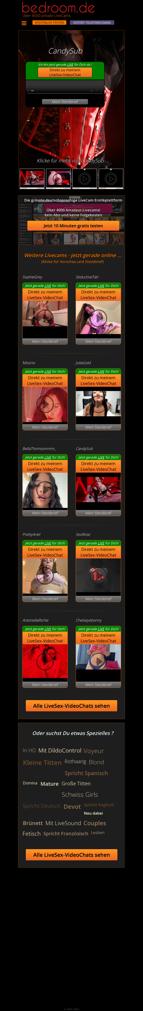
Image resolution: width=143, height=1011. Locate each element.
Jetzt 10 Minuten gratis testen (73, 226)
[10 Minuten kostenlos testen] (28, 21)
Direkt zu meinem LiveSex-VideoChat (65, 72)
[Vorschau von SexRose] (98, 590)
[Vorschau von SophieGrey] (45, 319)
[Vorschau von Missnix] (45, 404)
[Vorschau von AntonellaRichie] (45, 676)
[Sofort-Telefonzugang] (31, 21)
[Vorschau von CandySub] (98, 504)
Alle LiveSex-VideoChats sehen (71, 705)
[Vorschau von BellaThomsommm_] (45, 490)
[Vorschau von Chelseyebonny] (98, 662)
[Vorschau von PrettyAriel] (45, 576)
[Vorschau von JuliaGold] (98, 419)
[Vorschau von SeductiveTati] (98, 332)
